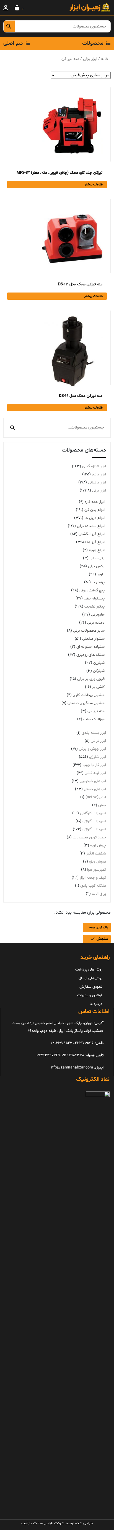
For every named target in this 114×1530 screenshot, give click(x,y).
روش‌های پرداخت (88, 969)
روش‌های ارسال (90, 978)
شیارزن (99, 663)
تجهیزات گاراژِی (94, 829)
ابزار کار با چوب (94, 765)
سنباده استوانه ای (90, 646)
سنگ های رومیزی (90, 654)
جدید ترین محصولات (89, 837)
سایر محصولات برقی (89, 630)
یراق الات (99, 893)
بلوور (101, 574)
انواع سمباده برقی (91, 526)
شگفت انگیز (96, 853)
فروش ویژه (97, 861)
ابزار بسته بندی (94, 732)
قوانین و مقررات (89, 995)
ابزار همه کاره (95, 502)
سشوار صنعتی (93, 638)
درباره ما (96, 1004)
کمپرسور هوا (96, 869)
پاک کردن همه (98, 927)
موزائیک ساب (94, 719)
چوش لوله (98, 845)
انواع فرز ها (96, 542)
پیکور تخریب (94, 606)
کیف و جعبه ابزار (93, 877)
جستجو (12, 428)
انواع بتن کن (94, 510)
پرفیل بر (98, 582)
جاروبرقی (98, 614)
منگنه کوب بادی (93, 885)
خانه (104, 59)
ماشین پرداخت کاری (89, 695)
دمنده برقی (96, 622)
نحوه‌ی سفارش (90, 986)
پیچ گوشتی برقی (92, 590)
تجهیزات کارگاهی (93, 813)
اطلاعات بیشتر (93, 184)
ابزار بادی (99, 474)
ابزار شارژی (97, 757)
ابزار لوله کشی (95, 773)
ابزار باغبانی (97, 482)
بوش (102, 805)
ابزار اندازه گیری (94, 466)
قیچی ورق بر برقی (91, 679)
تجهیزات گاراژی (94, 821)
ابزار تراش (98, 740)
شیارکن (99, 671)
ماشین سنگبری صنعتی (86, 703)
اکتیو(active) (96, 797)
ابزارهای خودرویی (93, 781)
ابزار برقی (90, 59)
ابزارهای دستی (95, 789)
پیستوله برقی (94, 598)
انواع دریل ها (94, 518)
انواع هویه (97, 550)
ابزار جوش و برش (92, 749)
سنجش (102, 938)
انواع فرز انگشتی (92, 534)
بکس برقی (96, 566)
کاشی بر (98, 687)
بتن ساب (97, 558)
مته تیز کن (96, 711)
